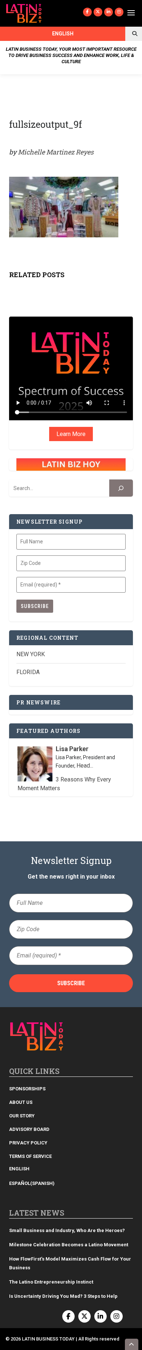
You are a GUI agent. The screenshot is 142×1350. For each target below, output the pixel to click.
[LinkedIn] (108, 12)
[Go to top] (132, 1344)
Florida (28, 672)
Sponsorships (27, 1088)
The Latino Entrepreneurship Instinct (51, 1282)
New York (30, 654)
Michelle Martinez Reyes (56, 152)
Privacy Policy (28, 1143)
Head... (84, 765)
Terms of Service (30, 1156)
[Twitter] (98, 12)
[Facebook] (87, 12)
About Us (20, 1102)
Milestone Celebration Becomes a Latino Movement (69, 1244)
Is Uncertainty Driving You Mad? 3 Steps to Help (63, 1296)
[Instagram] (119, 12)
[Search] (121, 488)
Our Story (22, 1115)
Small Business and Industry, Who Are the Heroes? (67, 1230)
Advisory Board (29, 1129)
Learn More (71, 434)
